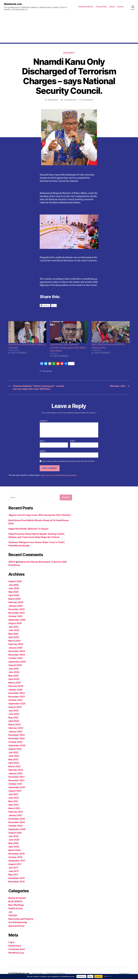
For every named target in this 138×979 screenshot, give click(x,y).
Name (42, 441)
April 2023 (13, 721)
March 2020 (14, 850)
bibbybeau (54, 100)
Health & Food (15, 908)
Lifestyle (12, 915)
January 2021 (15, 815)
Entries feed (14, 945)
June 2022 (13, 756)
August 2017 (14, 864)
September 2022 (16, 745)
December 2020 (16, 819)
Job (10, 912)
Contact (120, 7)
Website (42, 451)
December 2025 (16, 609)
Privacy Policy (101, 7)
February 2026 (15, 602)
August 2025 (15, 623)
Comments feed (16, 949)
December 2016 (16, 878)
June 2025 (13, 630)
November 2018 (16, 853)
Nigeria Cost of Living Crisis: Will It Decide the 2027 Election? (39, 515)
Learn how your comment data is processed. (59, 475)
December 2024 (16, 651)
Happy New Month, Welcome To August (28, 528)
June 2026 (13, 588)
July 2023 (13, 710)
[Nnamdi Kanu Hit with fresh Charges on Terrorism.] (27, 332)
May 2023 (13, 717)
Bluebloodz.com (13, 4)
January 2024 (15, 689)
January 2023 (15, 731)
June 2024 (13, 672)
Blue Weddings (16, 905)
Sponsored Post (16, 926)
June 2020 (13, 839)
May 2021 (13, 801)
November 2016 (16, 881)
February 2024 (15, 686)
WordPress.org (16, 952)
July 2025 (13, 627)
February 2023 (15, 728)
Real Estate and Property (20, 919)
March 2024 (14, 682)
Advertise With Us (85, 7)
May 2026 (13, 592)
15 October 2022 (70, 100)
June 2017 (13, 871)
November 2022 (16, 738)
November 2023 (16, 696)
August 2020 (15, 832)
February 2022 (15, 770)
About (112, 7)
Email (72, 441)
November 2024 (16, 654)
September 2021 (16, 787)
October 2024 (15, 658)
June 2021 (13, 798)
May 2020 (13, 843)
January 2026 (15, 606)
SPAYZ (11, 562)
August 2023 (15, 707)
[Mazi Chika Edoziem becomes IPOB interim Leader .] (111, 332)
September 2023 (16, 703)
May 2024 (13, 675)
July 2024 (13, 668)
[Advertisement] (69, 28)
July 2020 (13, 836)
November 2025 (16, 613)
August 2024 (15, 665)
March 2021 (14, 808)
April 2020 (13, 846)
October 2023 (15, 700)
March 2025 (14, 641)
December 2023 (16, 693)
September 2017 (16, 860)
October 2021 (15, 784)
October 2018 (15, 857)
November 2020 (16, 822)
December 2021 (16, 777)
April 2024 (13, 679)
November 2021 (16, 780)
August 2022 (15, 749)
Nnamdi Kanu (47, 371)
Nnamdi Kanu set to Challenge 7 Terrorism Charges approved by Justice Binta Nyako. (68, 347)
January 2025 (15, 647)
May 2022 (13, 759)
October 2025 (15, 616)
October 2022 (15, 742)
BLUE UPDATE (69, 53)
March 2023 (14, 724)
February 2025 (15, 644)
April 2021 (13, 805)
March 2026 (14, 599)
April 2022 (13, 763)
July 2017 (13, 867)
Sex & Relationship (17, 922)
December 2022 (16, 735)
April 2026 (13, 595)
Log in (11, 942)
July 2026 (13, 585)
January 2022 (15, 773)
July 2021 (13, 794)
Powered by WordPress (55, 973)
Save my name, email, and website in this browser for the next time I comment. (68, 461)
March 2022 (14, 766)
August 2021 (14, 791)
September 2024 (17, 661)
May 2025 (13, 634)
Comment (44, 421)
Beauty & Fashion (17, 898)
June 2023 (13, 714)
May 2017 (13, 874)
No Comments (87, 100)
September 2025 (16, 620)
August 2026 (15, 581)
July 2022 (13, 752)
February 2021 (15, 812)
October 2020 (15, 825)
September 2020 (17, 829)
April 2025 (13, 637)
